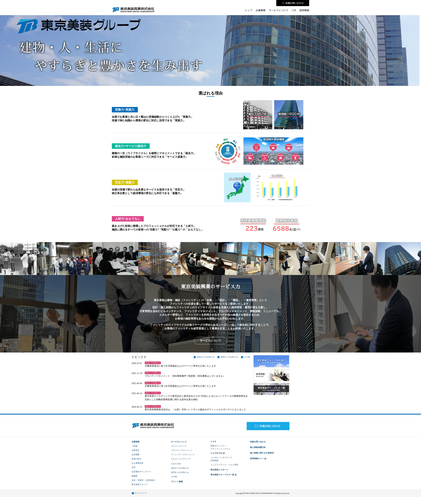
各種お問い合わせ (258, 442)
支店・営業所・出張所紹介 (143, 480)
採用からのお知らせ (180, 472)
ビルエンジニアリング (181, 459)
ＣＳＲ (213, 441)
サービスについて (278, 10)
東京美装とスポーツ (219, 470)
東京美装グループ (139, 484)
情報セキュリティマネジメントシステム (220, 447)
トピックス (176, 464)
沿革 (134, 467)
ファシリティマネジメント (183, 454)
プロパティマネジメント (182, 450)
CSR (294, 10)
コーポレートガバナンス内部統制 (221, 459)
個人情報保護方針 (258, 447)
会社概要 (135, 454)
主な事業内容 (137, 463)
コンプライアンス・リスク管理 (224, 465)
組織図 (134, 476)
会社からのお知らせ (180, 468)
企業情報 (260, 10)
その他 (174, 476)
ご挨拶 (134, 446)
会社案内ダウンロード (141, 472)
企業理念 (135, 450)
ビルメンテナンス (179, 446)
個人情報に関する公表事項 (262, 453)
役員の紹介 (136, 459)
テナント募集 (177, 481)
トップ (248, 10)
